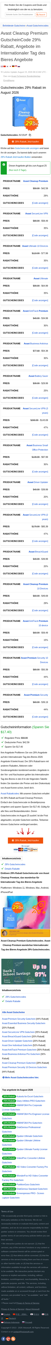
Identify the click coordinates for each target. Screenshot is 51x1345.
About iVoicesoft (32, 1309)
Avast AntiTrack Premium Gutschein (19, 1050)
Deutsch (12, 1318)
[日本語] (10, 66)
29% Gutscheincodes (15, 864)
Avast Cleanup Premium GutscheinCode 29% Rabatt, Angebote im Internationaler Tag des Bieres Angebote (24, 46)
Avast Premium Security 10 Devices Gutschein (24, 1067)
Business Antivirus (36, 343)
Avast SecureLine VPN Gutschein (18, 1032)
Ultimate (41, 278)
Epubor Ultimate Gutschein (30, 1136)
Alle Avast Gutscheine (13, 1012)
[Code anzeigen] (40, 203)
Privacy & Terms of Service (27, 1303)
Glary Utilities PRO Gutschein (31, 1101)
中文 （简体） (22, 1314)
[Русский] (19, 66)
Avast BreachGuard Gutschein (16, 1036)
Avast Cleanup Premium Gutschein (19, 1063)
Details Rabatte (12, 869)
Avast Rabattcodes (10, 793)
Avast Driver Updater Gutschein (17, 1041)
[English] (2, 66)
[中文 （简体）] (4, 66)
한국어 (36, 1314)
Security (36, 695)
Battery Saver (38, 376)
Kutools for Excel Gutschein (30, 1096)
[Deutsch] (13, 66)
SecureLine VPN (36, 213)
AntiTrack (35, 311)
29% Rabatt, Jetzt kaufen (26, 141)
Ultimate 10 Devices (35, 246)
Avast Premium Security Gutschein (18, 1019)
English (7, 1314)
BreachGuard (38, 552)
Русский (28, 1322)
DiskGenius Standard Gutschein (32, 1189)
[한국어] (7, 66)
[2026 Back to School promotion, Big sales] (25, 984)
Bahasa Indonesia (11, 1322)
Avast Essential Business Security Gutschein (23, 1023)
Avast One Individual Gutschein (17, 1045)
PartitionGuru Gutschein (28, 1184)
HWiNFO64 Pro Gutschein (29, 1123)
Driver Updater (37, 482)
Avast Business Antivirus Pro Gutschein (21, 1054)
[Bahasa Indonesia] (16, 66)
